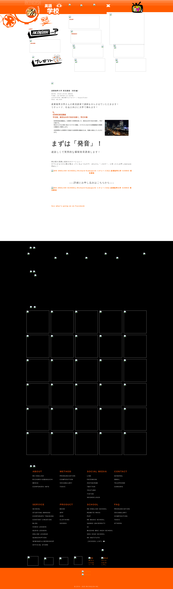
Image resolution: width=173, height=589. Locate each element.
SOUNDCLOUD (93, 497)
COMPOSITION (66, 479)
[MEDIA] (89, 65)
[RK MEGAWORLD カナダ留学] (63, 561)
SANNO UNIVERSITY (96, 523)
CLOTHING (65, 519)
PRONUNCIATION (67, 476)
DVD (62, 516)
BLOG (35, 523)
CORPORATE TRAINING (43, 516)
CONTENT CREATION (42, 519)
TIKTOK (90, 494)
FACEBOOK (92, 479)
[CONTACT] (130, 65)
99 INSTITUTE (93, 537)
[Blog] (88, 50)
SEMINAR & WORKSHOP (43, 541)
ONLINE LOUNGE (40, 534)
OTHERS (118, 523)
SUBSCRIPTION (40, 537)
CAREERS (118, 486)
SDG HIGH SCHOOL (96, 534)
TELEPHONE (119, 483)
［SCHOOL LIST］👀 (96, 541)
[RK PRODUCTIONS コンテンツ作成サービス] (92, 561)
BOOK (62, 509)
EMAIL (117, 479)
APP (61, 512)
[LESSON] (45, 46)
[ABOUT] (43, 31)
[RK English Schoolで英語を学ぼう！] (127, 29)
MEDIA (35, 483)
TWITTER (91, 486)
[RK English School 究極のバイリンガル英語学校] (32, 561)
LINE (89, 476)
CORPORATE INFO (41, 486)
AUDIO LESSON (40, 530)
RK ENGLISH (38, 476)
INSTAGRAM (92, 483)
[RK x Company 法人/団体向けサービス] (48, 561)
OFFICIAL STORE (40, 545)
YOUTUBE (91, 490)
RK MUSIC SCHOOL (96, 519)
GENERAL (118, 476)
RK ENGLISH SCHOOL (97, 509)
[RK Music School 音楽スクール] (78, 560)
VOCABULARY (66, 483)
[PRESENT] (47, 60)
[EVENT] (84, 22)
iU (88, 527)
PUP (89, 516)
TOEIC (63, 486)
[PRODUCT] (86, 36)
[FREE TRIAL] (128, 50)
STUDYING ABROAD (41, 512)
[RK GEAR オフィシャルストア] (104, 561)
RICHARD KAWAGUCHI (43, 479)
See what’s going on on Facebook (68, 206)
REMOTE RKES (93, 512)
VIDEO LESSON (39, 527)
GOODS (63, 523)
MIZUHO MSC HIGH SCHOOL (100, 530)
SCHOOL (36, 509)
